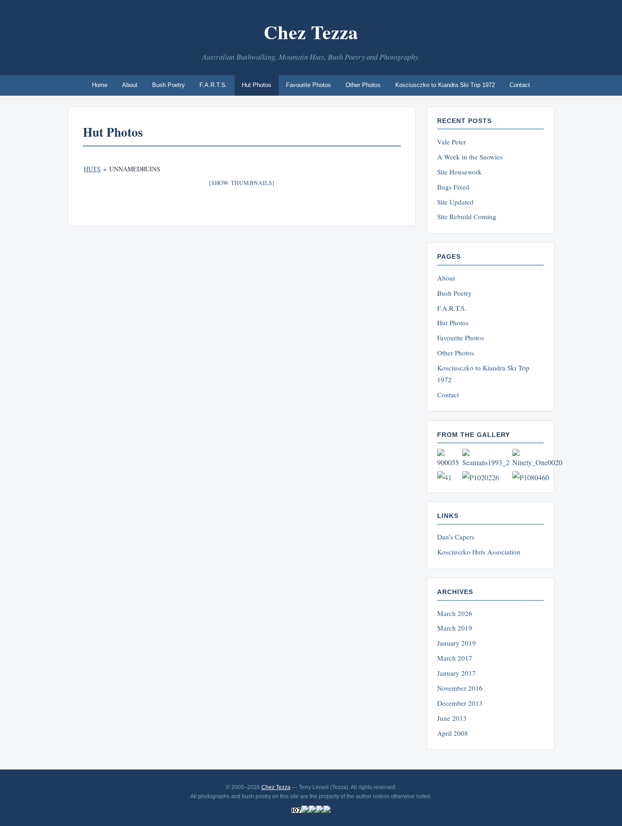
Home (99, 85)
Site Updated (455, 201)
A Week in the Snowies (470, 156)
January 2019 (456, 642)
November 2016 (460, 688)
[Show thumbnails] (242, 183)
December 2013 (460, 703)
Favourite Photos (308, 85)
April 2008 (452, 733)
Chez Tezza (311, 32)
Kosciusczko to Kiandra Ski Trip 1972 (445, 85)
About (130, 85)
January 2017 (456, 672)
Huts (92, 168)
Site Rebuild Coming (466, 216)
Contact (520, 85)
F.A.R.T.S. (213, 85)
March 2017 (454, 657)
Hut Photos (256, 85)
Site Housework (459, 171)
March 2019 (454, 627)
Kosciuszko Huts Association (478, 551)
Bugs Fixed (453, 186)
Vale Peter (451, 141)
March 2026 (454, 613)
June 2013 (452, 718)
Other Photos (363, 85)
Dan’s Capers (455, 536)
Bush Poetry (168, 85)
